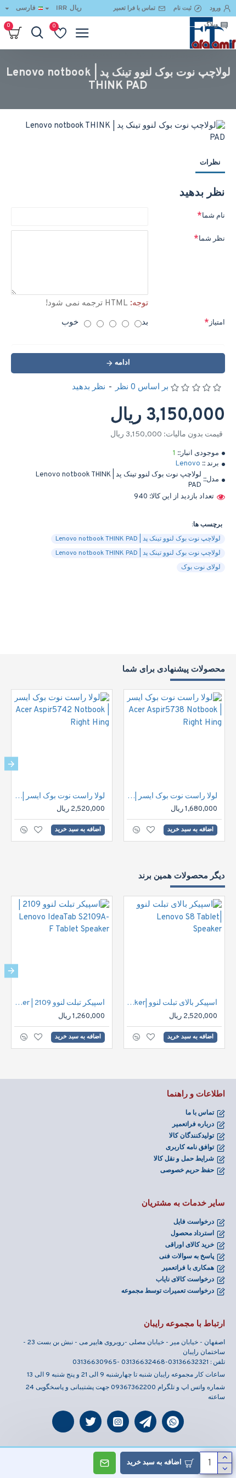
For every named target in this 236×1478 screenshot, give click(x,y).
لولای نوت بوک (201, 567)
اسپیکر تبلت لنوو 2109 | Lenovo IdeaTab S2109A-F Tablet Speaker (59, 1003)
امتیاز (217, 323)
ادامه (122, 363)
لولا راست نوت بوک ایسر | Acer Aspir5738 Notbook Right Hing (172, 796)
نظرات (210, 162)
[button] (225, 764)
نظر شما (212, 239)
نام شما (213, 216)
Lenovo (188, 463)
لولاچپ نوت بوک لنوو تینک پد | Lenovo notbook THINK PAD (138, 539)
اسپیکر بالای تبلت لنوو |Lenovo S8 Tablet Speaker (172, 1003)
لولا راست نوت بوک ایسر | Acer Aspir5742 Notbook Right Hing (59, 796)
